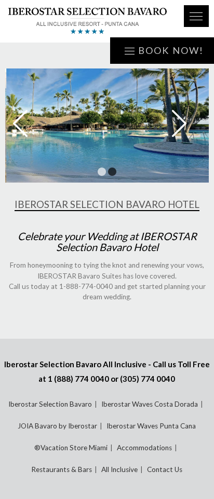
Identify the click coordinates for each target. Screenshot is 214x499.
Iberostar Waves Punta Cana (151, 426)
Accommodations (144, 447)
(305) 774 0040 (147, 378)
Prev (27, 123)
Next (186, 123)
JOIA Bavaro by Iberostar (57, 426)
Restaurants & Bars (61, 469)
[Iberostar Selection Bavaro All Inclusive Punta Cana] (88, 21)
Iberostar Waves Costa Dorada (149, 404)
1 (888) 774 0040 (78, 378)
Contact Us (164, 469)
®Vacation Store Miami (71, 447)
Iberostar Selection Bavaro (50, 404)
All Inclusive (119, 469)
